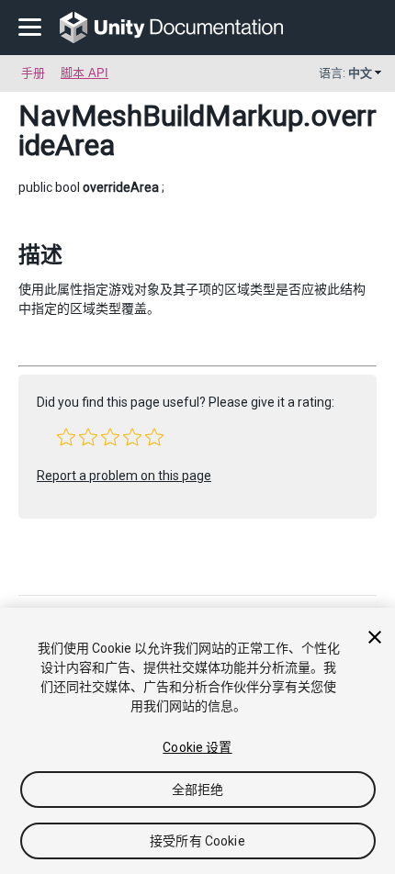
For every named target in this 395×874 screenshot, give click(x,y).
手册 (33, 73)
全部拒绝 (198, 789)
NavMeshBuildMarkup (160, 115)
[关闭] (375, 637)
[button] (66, 437)
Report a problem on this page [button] (124, 475)
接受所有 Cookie (197, 841)
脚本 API (84, 73)
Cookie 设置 (197, 747)
